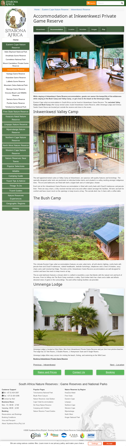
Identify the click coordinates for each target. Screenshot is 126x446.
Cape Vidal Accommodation (43, 402)
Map (103, 29)
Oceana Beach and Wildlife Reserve (15, 94)
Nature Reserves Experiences (16, 197)
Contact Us (79, 372)
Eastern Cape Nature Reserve (16, 46)
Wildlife (15, 171)
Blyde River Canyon (40, 396)
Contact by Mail (9, 399)
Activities (82, 29)
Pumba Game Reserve (16, 103)
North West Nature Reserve (16, 145)
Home (15, 40)
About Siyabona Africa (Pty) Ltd (13, 423)
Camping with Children (41, 408)
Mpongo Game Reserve (15, 89)
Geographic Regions (15, 203)
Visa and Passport (8, 420)
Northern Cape (70, 405)
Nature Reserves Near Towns (15, 160)
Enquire (92, 3)
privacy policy (59, 443)
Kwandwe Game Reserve (16, 78)
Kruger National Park (72, 417)
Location (71, 29)
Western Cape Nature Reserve (16, 152)
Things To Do (16, 186)
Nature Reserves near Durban (44, 399)
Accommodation (56, 29)
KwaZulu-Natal (70, 393)
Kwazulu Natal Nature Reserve (16, 118)
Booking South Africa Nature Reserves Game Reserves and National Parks (75, 430)
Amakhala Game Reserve (16, 56)
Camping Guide (16, 176)
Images (94, 29)
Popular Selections (15, 166)
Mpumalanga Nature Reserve (15, 131)
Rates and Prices (47, 372)
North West (69, 414)
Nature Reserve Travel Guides (44, 411)
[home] (9, 3)
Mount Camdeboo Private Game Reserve (16, 64)
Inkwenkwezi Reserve (15, 70)
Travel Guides (15, 191)
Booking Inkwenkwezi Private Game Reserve (50, 359)
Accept (109, 443)
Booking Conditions (9, 417)
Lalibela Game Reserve (15, 81)
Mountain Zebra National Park (16, 85)
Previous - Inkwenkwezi (44, 365)
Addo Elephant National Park (15, 52)
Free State (68, 396)
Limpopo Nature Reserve (15, 124)
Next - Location (117, 365)
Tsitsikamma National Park (15, 107)
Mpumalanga (69, 411)
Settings (95, 443)
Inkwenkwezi (40, 29)
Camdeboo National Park (16, 59)
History (15, 208)
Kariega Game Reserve (16, 74)
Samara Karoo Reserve (16, 99)
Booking (110, 372)
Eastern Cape (70, 399)
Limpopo (68, 402)
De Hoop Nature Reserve (42, 405)
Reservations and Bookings (12, 414)
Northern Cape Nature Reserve (16, 139)
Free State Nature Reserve (15, 111)
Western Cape (70, 408)
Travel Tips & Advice (15, 181)
